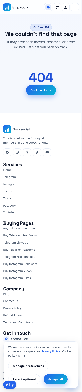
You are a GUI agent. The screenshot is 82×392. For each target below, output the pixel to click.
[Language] (48, 7)
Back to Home (41, 90)
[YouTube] (47, 152)
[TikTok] (37, 152)
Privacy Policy (12, 308)
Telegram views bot (16, 242)
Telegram (9, 177)
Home (7, 170)
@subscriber (19, 338)
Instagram (10, 184)
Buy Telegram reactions (19, 249)
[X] (27, 152)
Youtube (8, 212)
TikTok (7, 191)
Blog (6, 294)
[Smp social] (7, 7)
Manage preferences (28, 366)
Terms (21, 355)
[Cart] (57, 7)
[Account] (66, 7)
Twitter (8, 198)
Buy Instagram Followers (20, 264)
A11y (10, 384)
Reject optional (24, 379)
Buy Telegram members (19, 228)
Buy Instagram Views (17, 271)
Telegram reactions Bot (19, 257)
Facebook (9, 205)
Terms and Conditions (18, 322)
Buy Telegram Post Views (20, 235)
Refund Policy (12, 315)
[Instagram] (17, 152)
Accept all (55, 379)
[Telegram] (7, 152)
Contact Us (10, 301)
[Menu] (75, 7)
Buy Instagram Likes (17, 278)
